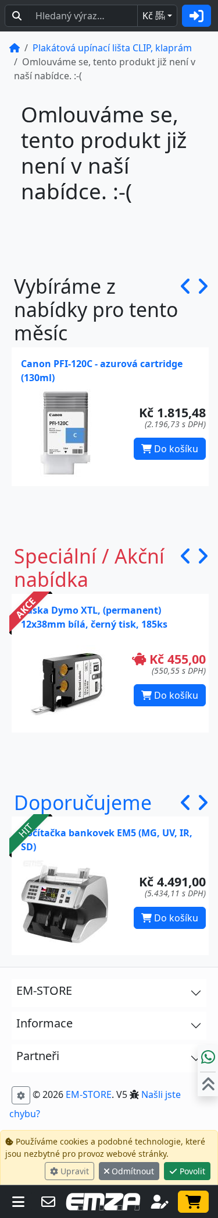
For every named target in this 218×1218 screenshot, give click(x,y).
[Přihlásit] (196, 16)
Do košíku (175, 448)
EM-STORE (89, 1094)
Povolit (191, 1171)
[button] (186, 309)
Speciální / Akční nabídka (89, 568)
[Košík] (193, 1202)
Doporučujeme (83, 802)
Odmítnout (131, 1171)
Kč (153, 15)
